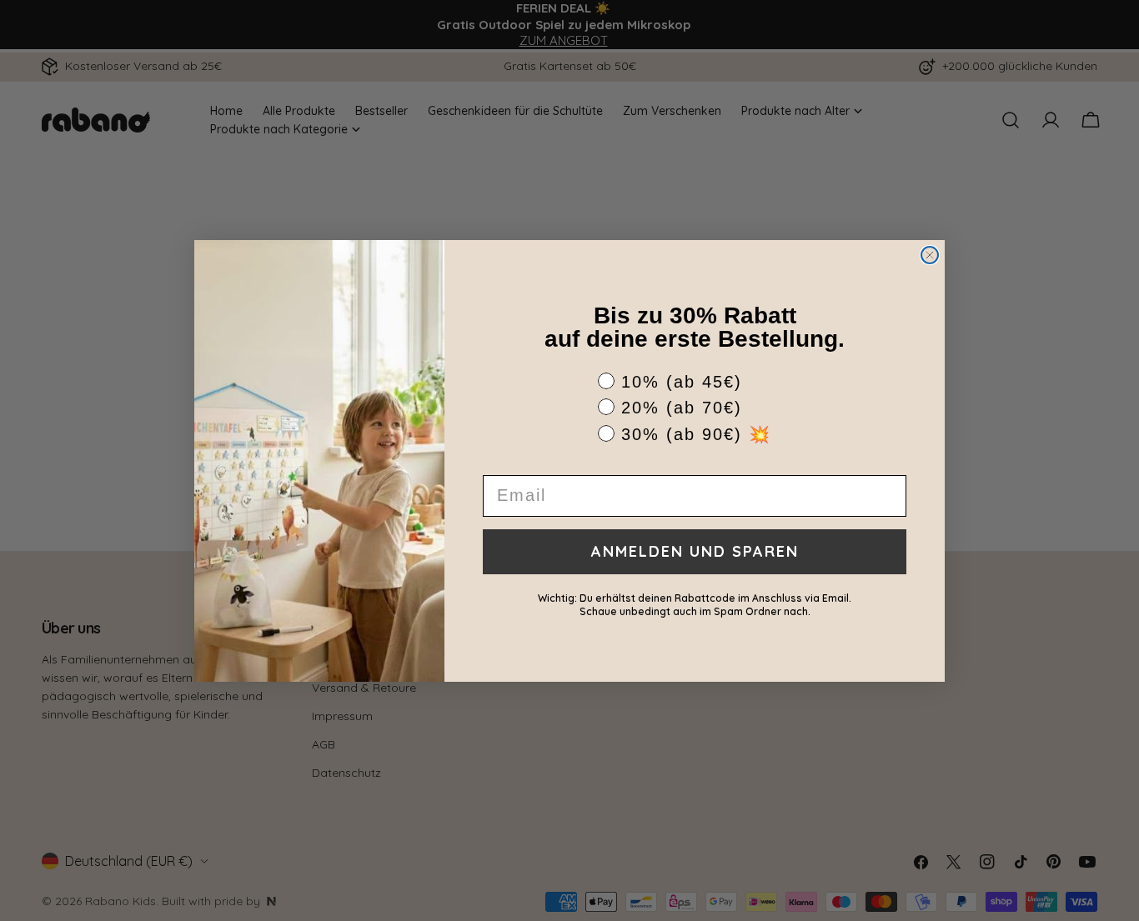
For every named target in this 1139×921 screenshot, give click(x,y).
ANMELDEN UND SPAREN (695, 551)
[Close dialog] (929, 255)
